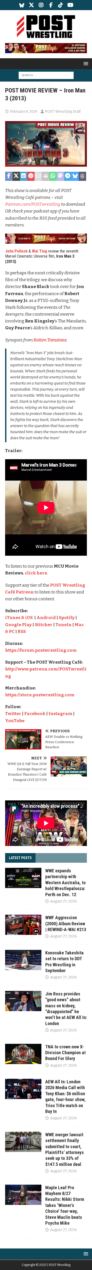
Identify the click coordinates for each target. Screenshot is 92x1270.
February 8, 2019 (23, 111)
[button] (85, 63)
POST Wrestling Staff (63, 111)
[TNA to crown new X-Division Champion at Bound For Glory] (23, 1054)
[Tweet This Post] (16, 176)
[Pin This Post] (30, 176)
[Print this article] (45, 176)
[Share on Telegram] (68, 176)
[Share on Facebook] (9, 176)
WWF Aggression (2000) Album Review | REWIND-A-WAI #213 (65, 923)
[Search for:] (46, 75)
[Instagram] (41, 5)
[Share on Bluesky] (75, 176)
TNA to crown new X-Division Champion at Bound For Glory (65, 1052)
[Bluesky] (21, 5)
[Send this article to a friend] (38, 176)
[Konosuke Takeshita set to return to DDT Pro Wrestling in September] (23, 960)
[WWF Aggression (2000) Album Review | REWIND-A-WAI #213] (23, 925)
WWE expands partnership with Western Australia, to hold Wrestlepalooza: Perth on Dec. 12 (65, 882)
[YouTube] (70, 5)
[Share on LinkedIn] (23, 176)
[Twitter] (31, 5)
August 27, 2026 (63, 901)
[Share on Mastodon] (60, 176)
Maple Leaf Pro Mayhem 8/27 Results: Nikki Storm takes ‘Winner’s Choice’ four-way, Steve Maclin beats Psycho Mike (64, 1205)
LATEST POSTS (20, 858)
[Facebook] (51, 5)
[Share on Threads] (82, 176)
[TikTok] (60, 5)
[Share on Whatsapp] (53, 176)
